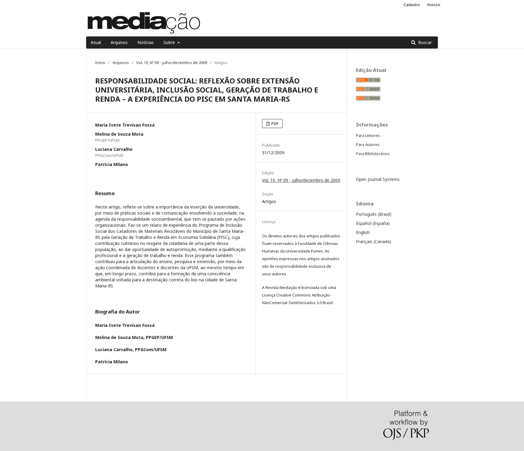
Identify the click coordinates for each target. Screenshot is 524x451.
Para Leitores (368, 135)
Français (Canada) (373, 241)
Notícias (145, 42)
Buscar (424, 42)
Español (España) (373, 223)
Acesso (433, 4)
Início (100, 62)
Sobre (169, 42)
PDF (274, 123)
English (363, 232)
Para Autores (368, 144)
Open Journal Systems (378, 179)
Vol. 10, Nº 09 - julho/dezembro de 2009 (171, 62)
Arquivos (119, 42)
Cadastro (412, 4)
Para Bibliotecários (373, 153)
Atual (96, 42)
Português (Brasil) (373, 214)
